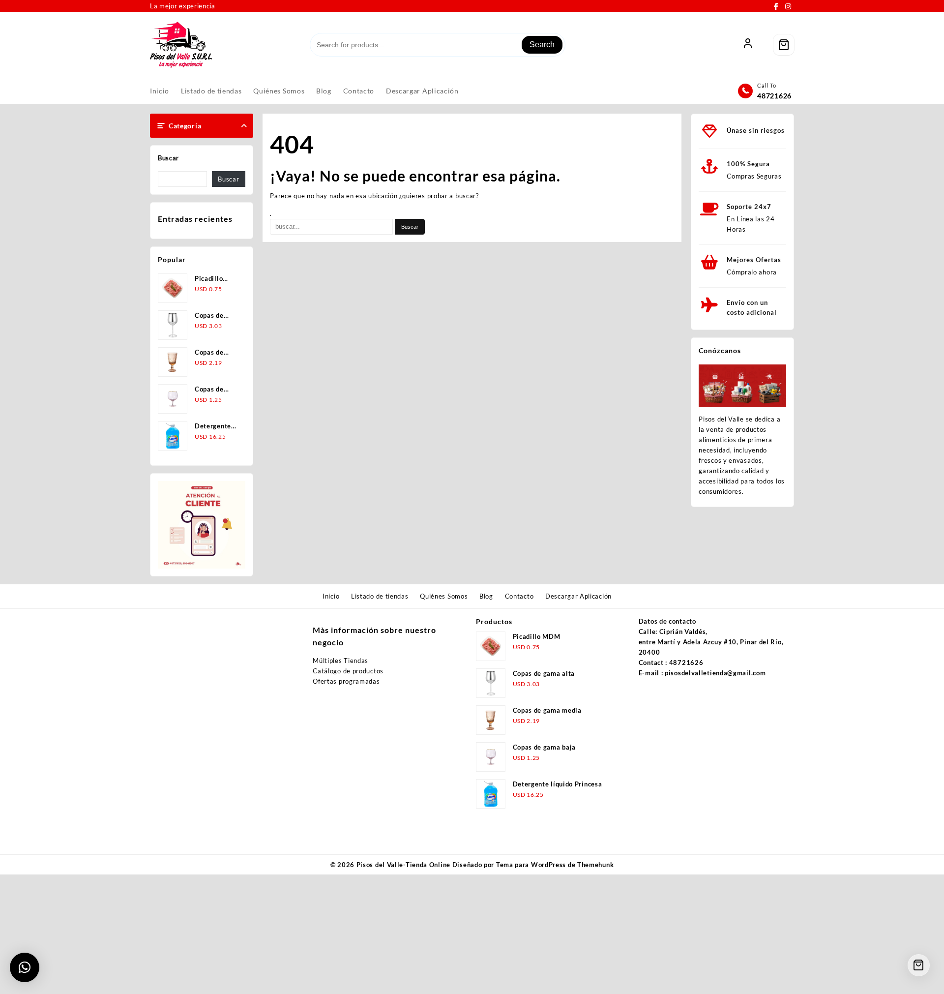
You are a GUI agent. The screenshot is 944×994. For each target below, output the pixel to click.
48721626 (774, 95)
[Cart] (784, 45)
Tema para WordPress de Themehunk (555, 865)
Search (542, 44)
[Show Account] (748, 44)
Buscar (168, 158)
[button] (24, 967)
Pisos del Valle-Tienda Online (403, 865)
